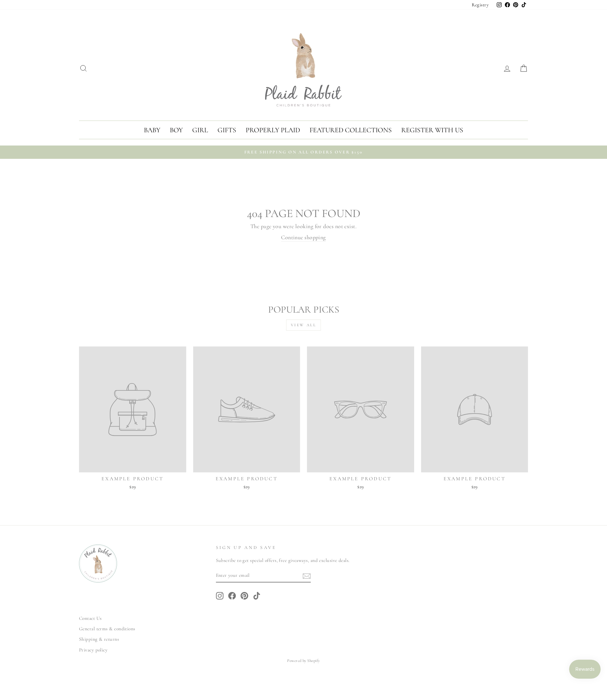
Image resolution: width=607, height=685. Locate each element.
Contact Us (90, 618)
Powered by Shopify (303, 660)
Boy (176, 130)
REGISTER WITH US (432, 130)
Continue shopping (303, 237)
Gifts (227, 130)
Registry (480, 5)
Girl (200, 130)
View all (303, 325)
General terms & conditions (107, 629)
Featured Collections (351, 130)
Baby (152, 130)
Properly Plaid (273, 130)
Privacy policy (93, 650)
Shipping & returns (99, 639)
